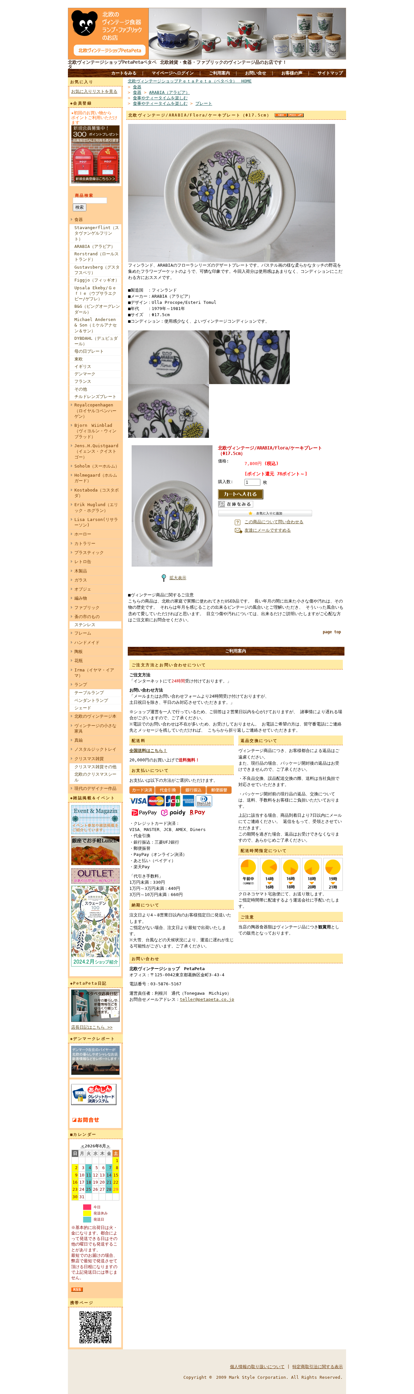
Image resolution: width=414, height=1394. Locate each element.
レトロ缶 (82, 561)
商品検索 (84, 195)
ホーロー (82, 534)
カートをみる (123, 73)
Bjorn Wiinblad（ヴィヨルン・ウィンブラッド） (95, 431)
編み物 (80, 598)
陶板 (78, 651)
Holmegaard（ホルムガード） (95, 478)
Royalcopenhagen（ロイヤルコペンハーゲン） (95, 411)
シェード (82, 707)
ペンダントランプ (91, 700)
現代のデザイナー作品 (95, 788)
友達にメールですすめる (268, 530)
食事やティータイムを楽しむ (160, 97)
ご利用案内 (219, 73)
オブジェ (82, 589)
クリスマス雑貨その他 (95, 766)
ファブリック (87, 607)
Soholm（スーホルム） (96, 466)
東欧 (78, 359)
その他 (80, 389)
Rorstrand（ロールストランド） (96, 256)
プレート (203, 103)
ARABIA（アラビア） (94, 246)
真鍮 (78, 740)
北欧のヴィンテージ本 (95, 716)
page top (332, 632)
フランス (82, 381)
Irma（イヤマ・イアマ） (94, 673)
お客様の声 (291, 73)
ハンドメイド (87, 642)
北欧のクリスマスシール (95, 777)
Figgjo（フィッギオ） (96, 280)
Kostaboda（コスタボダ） (96, 493)
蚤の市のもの (87, 616)
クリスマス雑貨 (89, 758)
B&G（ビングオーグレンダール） (97, 309)
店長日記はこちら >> (92, 1027)
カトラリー (84, 543)
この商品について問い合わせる (274, 521)
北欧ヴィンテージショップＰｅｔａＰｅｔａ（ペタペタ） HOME (190, 81)
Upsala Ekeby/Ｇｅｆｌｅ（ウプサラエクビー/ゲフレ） (95, 293)
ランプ (80, 684)
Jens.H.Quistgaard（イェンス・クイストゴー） (96, 451)
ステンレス (84, 624)
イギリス (82, 366)
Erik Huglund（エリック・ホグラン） (96, 507)
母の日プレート (89, 351)
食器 (78, 219)
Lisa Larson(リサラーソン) (96, 522)
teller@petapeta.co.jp (207, 999)
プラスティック (89, 552)
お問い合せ (255, 73)
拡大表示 (177, 577)
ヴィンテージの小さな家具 (95, 728)
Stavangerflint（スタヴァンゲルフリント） (96, 233)
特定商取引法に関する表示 (317, 1366)
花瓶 (78, 660)
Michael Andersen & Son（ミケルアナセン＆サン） (95, 325)
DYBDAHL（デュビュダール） (96, 341)
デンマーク (84, 373)
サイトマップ (330, 73)
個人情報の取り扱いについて (257, 1366)
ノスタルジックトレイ (95, 749)
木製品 (80, 571)
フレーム (82, 633)
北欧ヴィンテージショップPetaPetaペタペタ (112, 64)
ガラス (80, 580)
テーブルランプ (89, 692)
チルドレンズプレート (95, 396)
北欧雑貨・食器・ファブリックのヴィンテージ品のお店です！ (223, 62)
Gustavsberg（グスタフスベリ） (97, 270)
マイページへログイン (173, 73)
